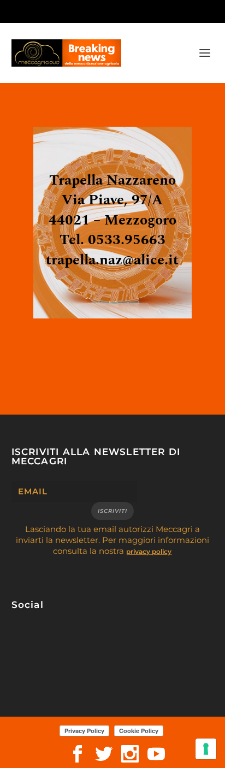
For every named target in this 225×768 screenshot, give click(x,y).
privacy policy (148, 551)
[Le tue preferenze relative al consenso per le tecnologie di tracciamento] (206, 749)
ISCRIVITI (112, 511)
